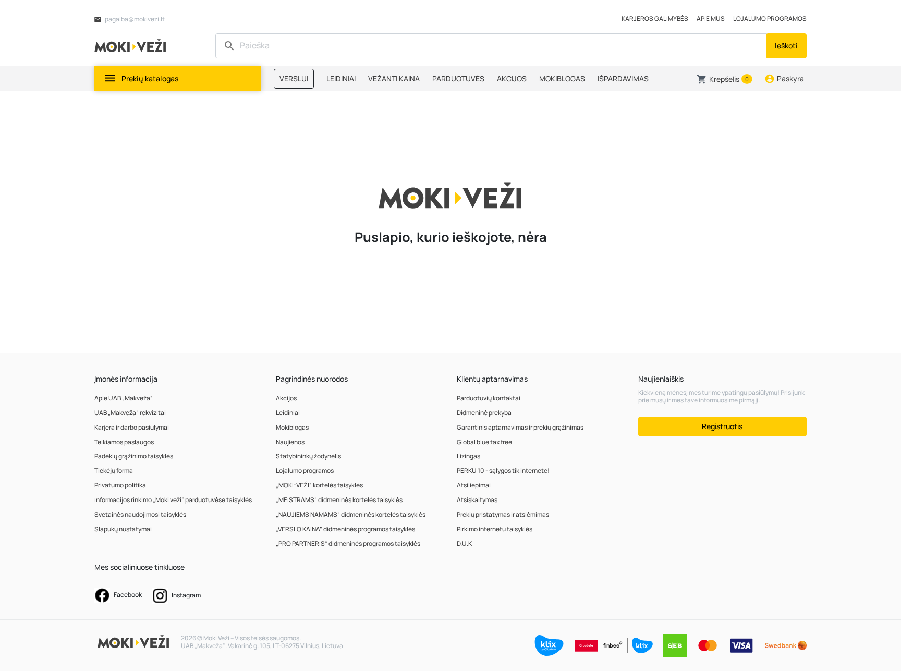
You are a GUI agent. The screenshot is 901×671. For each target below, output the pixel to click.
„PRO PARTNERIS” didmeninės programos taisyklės (348, 543)
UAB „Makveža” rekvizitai (130, 412)
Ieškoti (786, 46)
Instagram (186, 595)
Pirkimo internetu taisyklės (494, 528)
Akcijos (286, 398)
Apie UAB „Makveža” (123, 398)
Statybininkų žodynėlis (308, 456)
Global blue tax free (484, 441)
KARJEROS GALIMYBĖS (655, 18)
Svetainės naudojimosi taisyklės (140, 514)
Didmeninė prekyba (484, 412)
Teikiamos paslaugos (124, 441)
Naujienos (290, 441)
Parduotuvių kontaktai (488, 398)
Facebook (127, 594)
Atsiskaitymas (477, 499)
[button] (724, 79)
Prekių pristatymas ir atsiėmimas (503, 514)
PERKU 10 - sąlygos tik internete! (503, 470)
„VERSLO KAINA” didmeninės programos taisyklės (345, 528)
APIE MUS (711, 18)
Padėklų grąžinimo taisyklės (133, 456)
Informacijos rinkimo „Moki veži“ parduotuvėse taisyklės (173, 499)
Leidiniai (288, 412)
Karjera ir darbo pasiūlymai (131, 427)
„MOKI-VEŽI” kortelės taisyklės (319, 485)
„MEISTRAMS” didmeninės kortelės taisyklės (339, 499)
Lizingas (468, 456)
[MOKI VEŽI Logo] (131, 45)
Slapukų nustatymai (123, 528)
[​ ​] (492, 45)
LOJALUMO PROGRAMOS (770, 18)
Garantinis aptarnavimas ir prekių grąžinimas (520, 427)
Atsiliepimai (474, 485)
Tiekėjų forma (113, 470)
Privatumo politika (120, 485)
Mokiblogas (292, 427)
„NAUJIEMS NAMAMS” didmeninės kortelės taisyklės (350, 514)
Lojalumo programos (305, 470)
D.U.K (464, 543)
